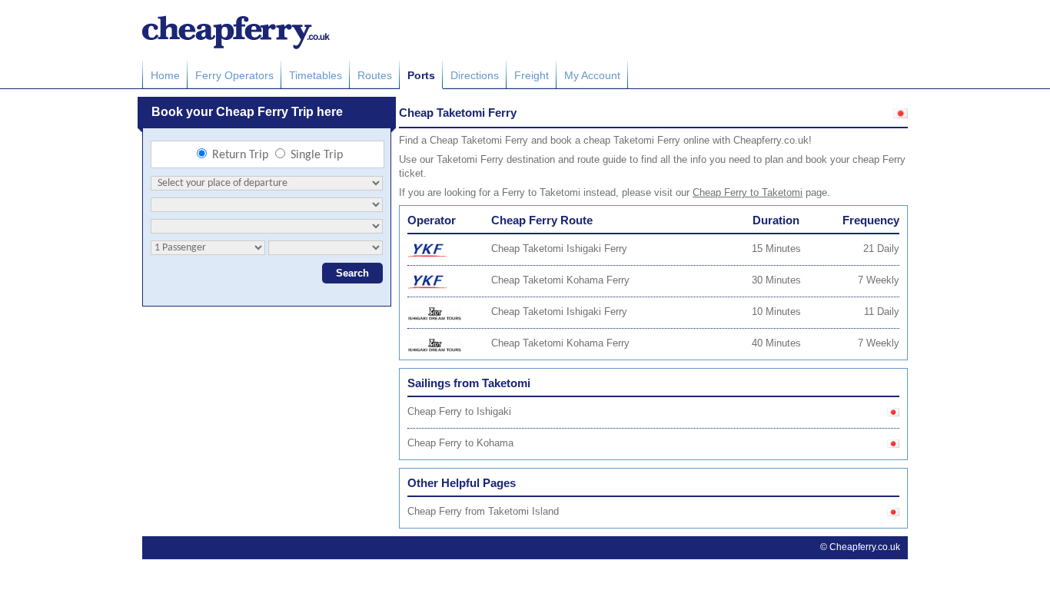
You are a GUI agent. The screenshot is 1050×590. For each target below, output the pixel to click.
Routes (374, 75)
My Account (592, 75)
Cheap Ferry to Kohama (460, 443)
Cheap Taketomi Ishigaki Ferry (559, 248)
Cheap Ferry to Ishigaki (459, 411)
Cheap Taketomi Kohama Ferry (560, 280)
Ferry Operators (234, 75)
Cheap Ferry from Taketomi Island (483, 511)
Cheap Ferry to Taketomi (747, 192)
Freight (531, 75)
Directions (474, 75)
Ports (421, 75)
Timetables (315, 75)
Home (165, 75)
